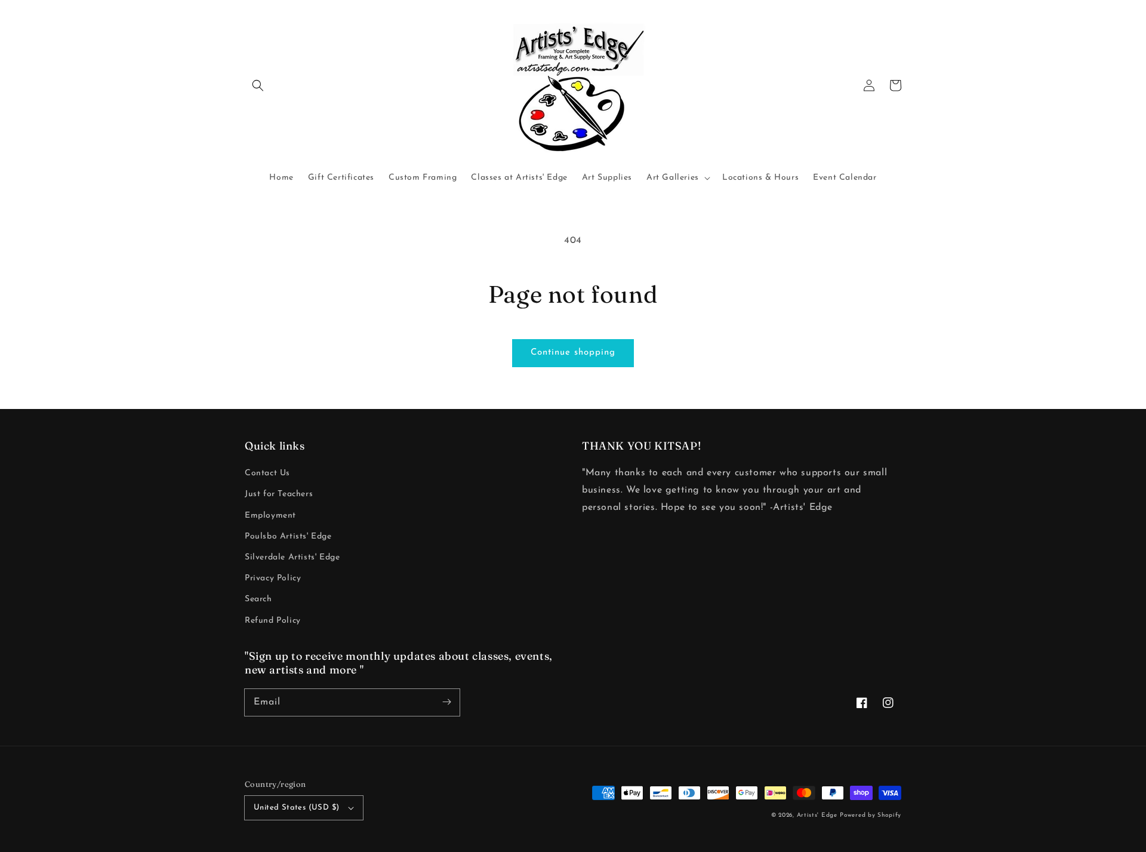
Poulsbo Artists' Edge (288, 536)
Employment (270, 515)
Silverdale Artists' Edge (292, 557)
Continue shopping (573, 352)
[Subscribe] (446, 702)
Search (258, 599)
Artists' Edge (817, 815)
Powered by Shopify (870, 815)
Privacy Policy (273, 578)
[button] (258, 85)
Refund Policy (273, 620)
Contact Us (267, 473)
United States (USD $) (296, 807)
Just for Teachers (279, 494)
